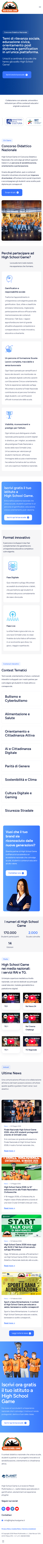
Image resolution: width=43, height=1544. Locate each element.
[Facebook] (3, 1509)
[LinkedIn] (12, 1509)
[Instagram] (8, 1509)
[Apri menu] (40, 7)
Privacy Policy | (7, 1529)
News (6, 1126)
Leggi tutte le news (20, 1333)
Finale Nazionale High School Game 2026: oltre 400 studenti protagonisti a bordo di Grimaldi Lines (21, 1132)
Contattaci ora (14, 873)
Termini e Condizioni (29, 1529)
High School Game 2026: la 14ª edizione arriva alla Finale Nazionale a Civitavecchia (20, 1189)
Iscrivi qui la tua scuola (16, 517)
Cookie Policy (16, 1529)
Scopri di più (10, 192)
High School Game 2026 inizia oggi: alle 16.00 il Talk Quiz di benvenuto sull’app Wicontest (20, 1247)
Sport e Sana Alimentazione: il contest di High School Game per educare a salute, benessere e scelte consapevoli (21, 1304)
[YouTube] (17, 1509)
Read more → (9, 1151)
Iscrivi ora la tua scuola (15, 74)
